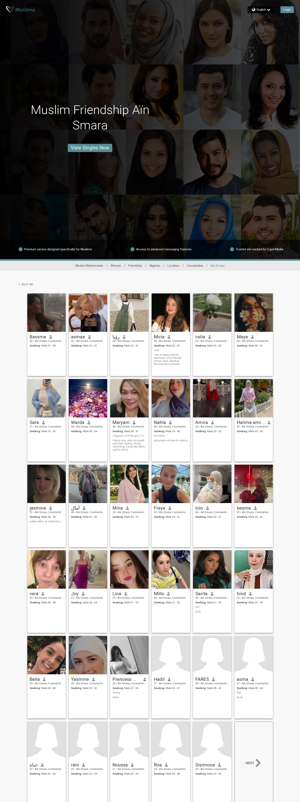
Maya (242, 336)
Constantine (195, 265)
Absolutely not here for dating (170, 440)
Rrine (240, 697)
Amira (201, 422)
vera (34, 593)
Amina (116, 692)
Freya (159, 508)
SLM (198, 611)
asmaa (78, 336)
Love (156, 350)
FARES (202, 679)
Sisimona (205, 764)
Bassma (38, 336)
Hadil (159, 679)
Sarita (201, 593)
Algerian (154, 265)
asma (242, 679)
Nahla (160, 422)
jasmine (38, 508)
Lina (116, 593)
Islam (115, 697)
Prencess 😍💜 (126, 679)
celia (200, 336)
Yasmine (80, 679)
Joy (75, 593)
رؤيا (116, 336)
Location (173, 265)
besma (244, 508)
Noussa (120, 764)
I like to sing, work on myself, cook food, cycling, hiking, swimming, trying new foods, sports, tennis (129, 445)
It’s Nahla (159, 435)
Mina (117, 508)
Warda (77, 422)
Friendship (135, 265)
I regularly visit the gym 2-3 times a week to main (129, 435)
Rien (239, 692)
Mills (159, 593)
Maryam (121, 422)
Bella (35, 679)
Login (287, 9)
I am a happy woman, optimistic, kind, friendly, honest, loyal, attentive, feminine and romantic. (168, 359)
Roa (158, 764)
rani (75, 764)
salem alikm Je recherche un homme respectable (46, 521)
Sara (34, 422)
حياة (34, 764)
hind (241, 593)
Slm (197, 606)
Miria (159, 336)
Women (116, 265)
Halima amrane (251, 422)
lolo (199, 508)
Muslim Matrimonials (89, 265)
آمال (75, 508)
